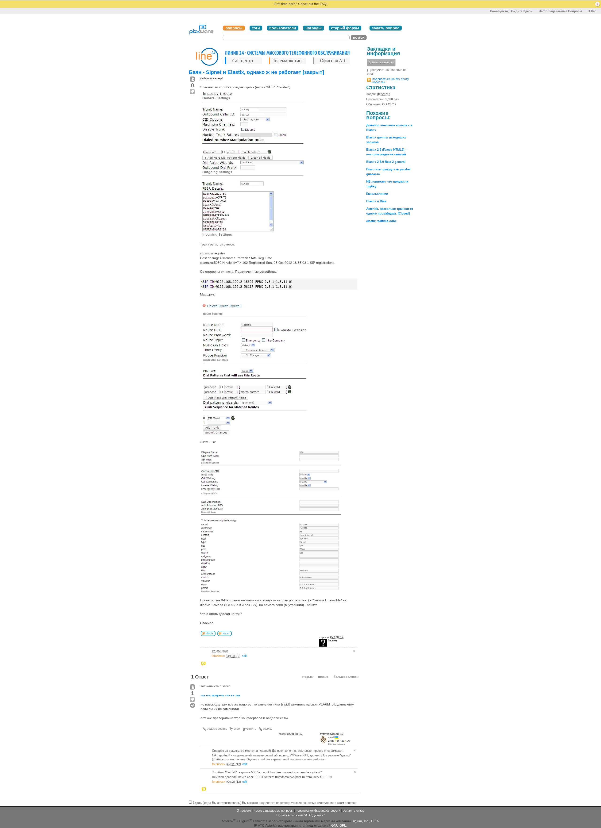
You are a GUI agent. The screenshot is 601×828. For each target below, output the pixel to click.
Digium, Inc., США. (366, 821)
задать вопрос (385, 28)
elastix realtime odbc (381, 221)
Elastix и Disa (376, 201)
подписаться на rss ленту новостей (390, 80)
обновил (291, 733)
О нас (592, 11)
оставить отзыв (354, 810)
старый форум (345, 28)
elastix (209, 633)
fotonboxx (218, 656)
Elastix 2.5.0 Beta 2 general (385, 162)
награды (313, 28)
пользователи (282, 28)
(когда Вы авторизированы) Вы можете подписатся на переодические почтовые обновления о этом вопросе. (275, 802)
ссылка (267, 728)
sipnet (226, 633)
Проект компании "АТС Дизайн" (300, 815)
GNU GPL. (339, 825)
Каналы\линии (377, 194)
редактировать (217, 728)
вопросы (234, 28)
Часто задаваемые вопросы (560, 11)
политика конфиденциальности (318, 810)
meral (331, 737)
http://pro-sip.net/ (336, 744)
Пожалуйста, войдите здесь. (511, 11)
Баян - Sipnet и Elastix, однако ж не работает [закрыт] (256, 72)
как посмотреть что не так (220, 695)
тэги (256, 28)
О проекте (244, 810)
